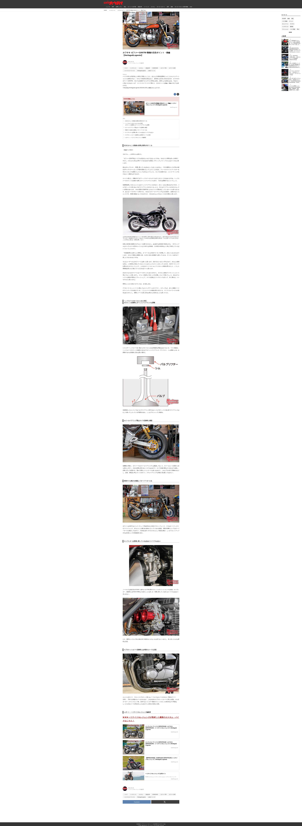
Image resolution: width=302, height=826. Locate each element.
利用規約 (138, 824)
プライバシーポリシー (147, 824)
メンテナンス (285, 26)
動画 (289, 18)
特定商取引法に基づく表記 (159, 824)
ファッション (285, 29)
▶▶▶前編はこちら (129, 98)
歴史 (292, 18)
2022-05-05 (131, 61)
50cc (298, 29)
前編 (166, 83)
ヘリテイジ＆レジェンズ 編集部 (136, 63)
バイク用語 (292, 29)
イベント (291, 21)
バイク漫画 (284, 21)
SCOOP (284, 18)
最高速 (291, 26)
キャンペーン (285, 23)
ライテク (292, 23)
